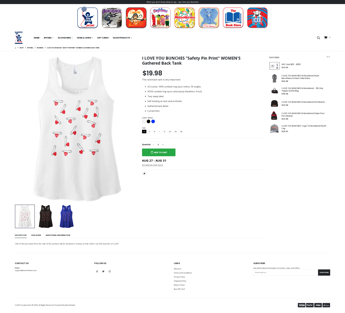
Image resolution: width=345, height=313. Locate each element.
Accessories (64, 37)
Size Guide (36, 235)
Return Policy (179, 285)
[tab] (21, 235)
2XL (170, 131)
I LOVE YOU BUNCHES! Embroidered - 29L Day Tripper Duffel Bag (302, 89)
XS (144, 131)
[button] (318, 38)
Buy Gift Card (179, 289)
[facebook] (97, 271)
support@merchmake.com (26, 270)
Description (21, 235)
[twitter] (103, 271)
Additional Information (58, 235)
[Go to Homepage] (19, 38)
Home (36, 37)
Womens (40, 48)
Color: (147, 117)
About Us (177, 269)
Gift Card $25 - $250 (291, 64)
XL (164, 131)
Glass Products (121, 37)
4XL (181, 131)
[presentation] (19, 129)
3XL (176, 131)
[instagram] (109, 271)
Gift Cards (103, 37)
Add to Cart (160, 152)
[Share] (144, 173)
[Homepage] (15, 48)
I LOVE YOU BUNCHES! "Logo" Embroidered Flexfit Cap (304, 127)
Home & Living (84, 37)
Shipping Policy (180, 281)
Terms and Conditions (183, 273)
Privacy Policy (179, 277)
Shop (22, 48)
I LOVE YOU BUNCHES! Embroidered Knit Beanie (303, 102)
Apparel (48, 37)
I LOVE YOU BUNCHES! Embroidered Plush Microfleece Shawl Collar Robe (300, 77)
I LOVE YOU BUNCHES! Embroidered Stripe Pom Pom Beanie (303, 114)
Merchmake (70, 305)
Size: (144, 128)
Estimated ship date (152, 165)
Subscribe (324, 272)
